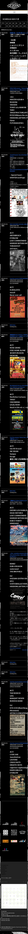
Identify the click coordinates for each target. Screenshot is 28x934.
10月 (17, 26)
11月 (21, 26)
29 (10, 888)
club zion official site (5, 927)
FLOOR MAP (4, 868)
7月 (7, 26)
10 (3, 896)
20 (14, 899)
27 (14, 903)
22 (21, 899)
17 (3, 899)
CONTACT (3, 874)
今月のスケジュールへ (6, 29)
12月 (24, 26)
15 (21, 896)
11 (6, 896)
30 (25, 903)
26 (10, 903)
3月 (13, 23)
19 (10, 899)
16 (25, 896)
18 (6, 899)
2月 (10, 23)
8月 (10, 26)
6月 (24, 23)
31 (3, 906)
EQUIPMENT (4, 871)
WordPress (24, 927)
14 (17, 896)
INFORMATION (4, 865)
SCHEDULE (3, 866)
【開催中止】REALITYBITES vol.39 (18, 500)
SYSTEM (3, 869)
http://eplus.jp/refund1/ (15, 648)
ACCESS (3, 872)
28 (6, 888)
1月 (7, 23)
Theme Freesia (18, 927)
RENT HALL (13, 325)
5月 (20, 23)
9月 (13, 26)
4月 (16, 23)
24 (3, 903)
